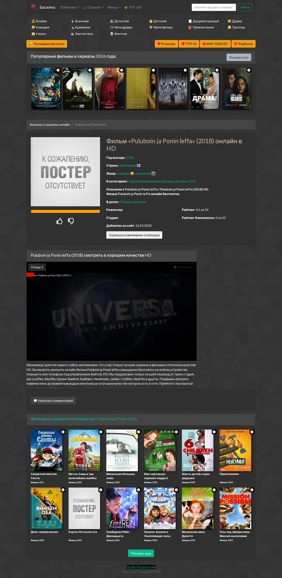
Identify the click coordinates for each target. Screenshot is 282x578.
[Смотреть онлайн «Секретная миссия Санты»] (46, 450)
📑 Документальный (202, 21)
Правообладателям (141, 567)
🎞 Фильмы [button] (68, 7)
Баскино (47, 7)
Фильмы (168, 181)
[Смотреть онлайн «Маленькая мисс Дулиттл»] (197, 508)
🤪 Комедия (40, 27)
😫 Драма (234, 21)
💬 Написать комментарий (53, 400)
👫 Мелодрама (121, 27)
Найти (245, 7)
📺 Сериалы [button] (92, 7)
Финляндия (127, 165)
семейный (143, 173)
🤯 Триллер (236, 27)
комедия (123, 173)
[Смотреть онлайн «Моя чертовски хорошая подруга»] (160, 450)
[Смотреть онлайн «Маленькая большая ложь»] (122, 450)
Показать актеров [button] (133, 202)
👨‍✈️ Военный (80, 21)
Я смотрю (184, 267)
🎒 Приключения (201, 27)
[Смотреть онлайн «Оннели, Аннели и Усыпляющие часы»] (160, 508)
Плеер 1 (37, 267)
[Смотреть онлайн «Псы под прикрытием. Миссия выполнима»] (235, 508)
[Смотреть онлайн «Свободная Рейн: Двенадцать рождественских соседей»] (122, 508)
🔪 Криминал (80, 27)
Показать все (239, 57)
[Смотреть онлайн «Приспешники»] (235, 450)
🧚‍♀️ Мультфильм (160, 27)
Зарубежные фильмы (144, 181)
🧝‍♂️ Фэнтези (118, 33)
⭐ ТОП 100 (132, 7)
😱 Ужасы (38, 33)
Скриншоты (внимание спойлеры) (134, 235)
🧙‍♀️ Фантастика (82, 33)
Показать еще (141, 553)
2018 (129, 157)
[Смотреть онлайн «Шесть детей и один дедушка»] (197, 450)
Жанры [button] (112, 7)
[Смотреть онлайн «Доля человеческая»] (46, 508)
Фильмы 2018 (185, 181)
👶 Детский (157, 21)
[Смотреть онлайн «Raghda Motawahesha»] (84, 508)
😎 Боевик (39, 21)
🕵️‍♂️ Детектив (119, 21)
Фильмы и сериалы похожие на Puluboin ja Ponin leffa (84, 418)
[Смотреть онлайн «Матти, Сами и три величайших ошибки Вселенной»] (84, 450)
